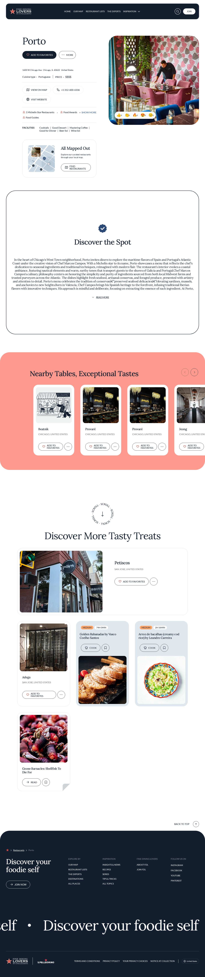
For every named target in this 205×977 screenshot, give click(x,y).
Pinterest (176, 880)
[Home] (20, 10)
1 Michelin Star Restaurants (40, 112)
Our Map (78, 11)
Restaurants (18, 850)
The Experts (114, 11)
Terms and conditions (87, 961)
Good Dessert (59, 127)
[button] (178, 11)
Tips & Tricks (109, 879)
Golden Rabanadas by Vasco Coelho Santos (98, 636)
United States (192, 961)
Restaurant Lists (95, 11)
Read (34, 782)
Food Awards (70, 112)
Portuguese (44, 76)
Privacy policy (111, 961)
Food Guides (32, 117)
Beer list (63, 130)
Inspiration (129, 11)
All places (74, 883)
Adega (26, 677)
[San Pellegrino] (46, 962)
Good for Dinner (47, 130)
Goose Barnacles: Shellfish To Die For (41, 770)
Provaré (90, 429)
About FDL (142, 865)
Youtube (175, 875)
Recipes (106, 869)
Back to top (181, 823)
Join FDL (141, 869)
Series (105, 874)
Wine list (75, 130)
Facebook (176, 870)
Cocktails (44, 127)
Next (194, 372)
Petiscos (122, 562)
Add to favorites (42, 54)
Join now (20, 884)
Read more (102, 297)
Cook (93, 647)
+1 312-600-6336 (70, 89)
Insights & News (111, 865)
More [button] (69, 54)
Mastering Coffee (79, 127)
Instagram (177, 865)
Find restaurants (77, 167)
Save (105, 648)
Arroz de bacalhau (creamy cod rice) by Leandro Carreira (159, 636)
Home (67, 11)
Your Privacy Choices (135, 961)
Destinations (75, 879)
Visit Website (39, 99)
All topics (108, 883)
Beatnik (43, 429)
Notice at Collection (163, 961)
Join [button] (189, 11)
